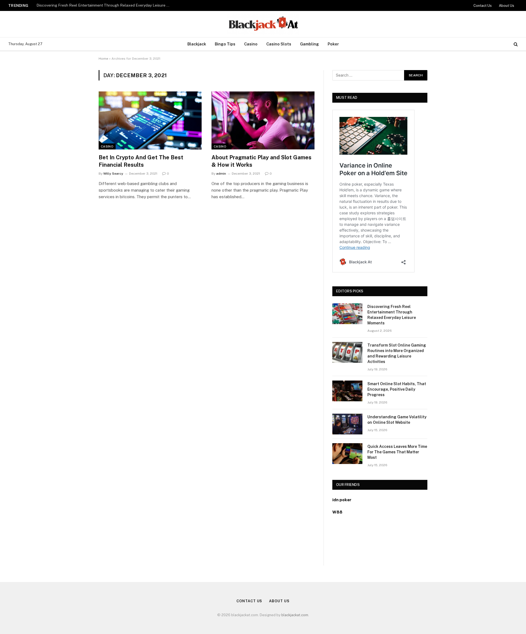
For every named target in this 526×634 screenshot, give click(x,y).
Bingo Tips (225, 44)
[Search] (515, 44)
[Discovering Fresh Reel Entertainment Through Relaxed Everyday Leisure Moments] (347, 313)
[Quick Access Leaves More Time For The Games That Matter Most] (347, 453)
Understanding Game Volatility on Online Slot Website (397, 420)
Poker (333, 44)
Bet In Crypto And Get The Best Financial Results (141, 161)
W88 (337, 512)
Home (103, 58)
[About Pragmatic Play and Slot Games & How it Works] (263, 120)
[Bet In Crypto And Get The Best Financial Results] (150, 120)
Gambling (309, 44)
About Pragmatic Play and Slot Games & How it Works (261, 161)
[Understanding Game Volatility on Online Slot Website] (347, 424)
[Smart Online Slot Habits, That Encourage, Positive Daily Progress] (347, 391)
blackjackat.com (294, 615)
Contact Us (482, 6)
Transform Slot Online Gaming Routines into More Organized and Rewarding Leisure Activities (104, 5)
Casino (251, 44)
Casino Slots (278, 44)
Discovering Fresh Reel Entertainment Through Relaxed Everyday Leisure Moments (391, 314)
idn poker (341, 499)
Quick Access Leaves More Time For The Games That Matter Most (397, 452)
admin (221, 173)
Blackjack (196, 44)
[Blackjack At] (263, 24)
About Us (506, 6)
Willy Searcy (113, 173)
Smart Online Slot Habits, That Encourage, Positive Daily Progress (396, 389)
